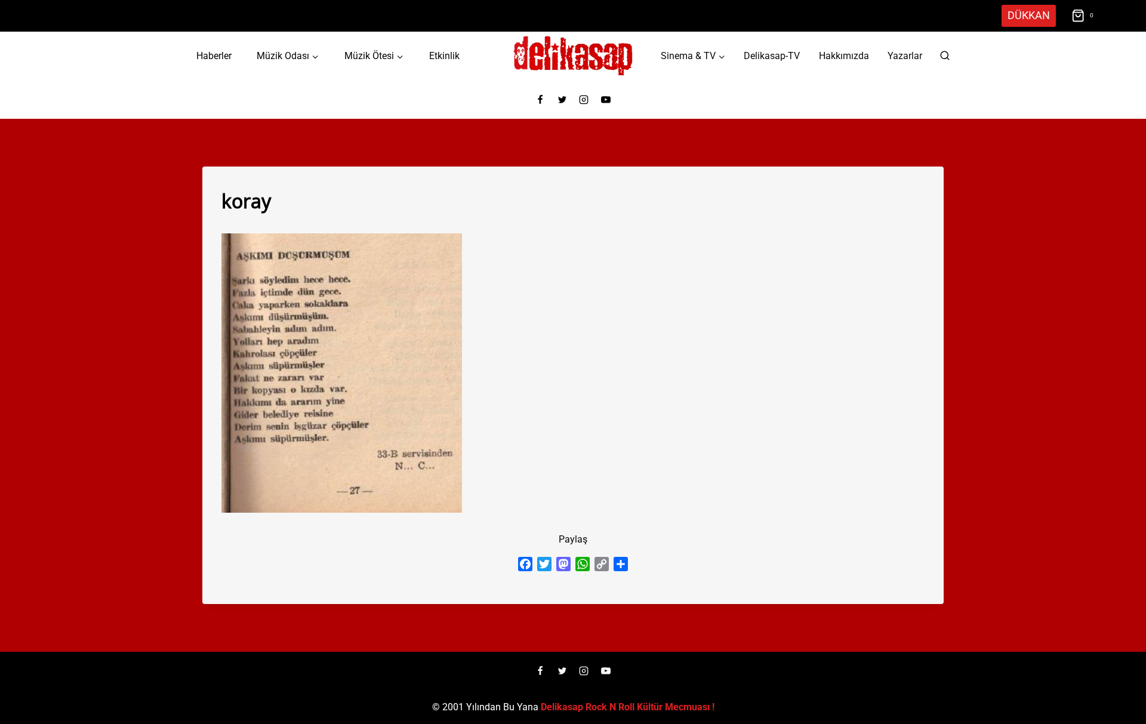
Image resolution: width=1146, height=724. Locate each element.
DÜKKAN (1029, 15)
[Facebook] (540, 99)
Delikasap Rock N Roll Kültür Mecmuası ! (627, 707)
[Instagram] (583, 99)
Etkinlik (444, 55)
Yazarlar (905, 55)
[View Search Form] (945, 56)
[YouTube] (605, 99)
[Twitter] (562, 99)
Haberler (214, 55)
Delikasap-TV (772, 55)
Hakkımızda (844, 55)
